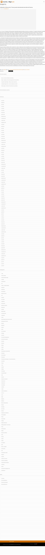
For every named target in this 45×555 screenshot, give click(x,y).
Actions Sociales (3, 275)
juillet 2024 (2, 150)
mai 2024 (2, 154)
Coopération (3, 315)
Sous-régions (3, 442)
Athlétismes (3, 301)
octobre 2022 (3, 182)
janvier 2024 (3, 162)
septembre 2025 (3, 122)
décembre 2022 (3, 178)
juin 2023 (2, 170)
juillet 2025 (2, 126)
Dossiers (2, 327)
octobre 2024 (3, 144)
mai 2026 (2, 106)
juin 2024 (2, 152)
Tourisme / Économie (4, 458)
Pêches (2, 416)
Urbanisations (3, 470)
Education (2, 341)
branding (2, 309)
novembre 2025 (3, 118)
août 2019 (2, 257)
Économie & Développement (5, 337)
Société (5, 69)
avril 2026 (2, 108)
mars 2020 (2, 243)
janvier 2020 (3, 247)
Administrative (3, 281)
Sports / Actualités (3, 446)
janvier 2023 (3, 176)
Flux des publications (4, 480)
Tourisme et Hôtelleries (4, 460)
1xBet (2, 273)
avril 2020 (2, 241)
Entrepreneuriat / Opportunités (5, 351)
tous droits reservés (17, 544)
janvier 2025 (3, 138)
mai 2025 (2, 130)
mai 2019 (2, 263)
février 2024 (3, 160)
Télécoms (2, 454)
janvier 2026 (3, 114)
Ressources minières (4, 432)
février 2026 (3, 112)
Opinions (2, 410)
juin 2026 (2, 104)
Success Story (3, 448)
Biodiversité (3, 307)
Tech (2, 450)
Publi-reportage (3, 428)
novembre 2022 (3, 180)
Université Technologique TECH (5, 468)
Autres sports (3, 303)
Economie (2, 335)
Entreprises (2, 353)
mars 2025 (2, 134)
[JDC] (7, 1)
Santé (2, 434)
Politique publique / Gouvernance (5, 424)
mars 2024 (2, 158)
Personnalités (3, 418)
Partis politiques (3, 414)
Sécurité (2, 436)
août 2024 (2, 148)
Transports (2, 464)
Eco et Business (3, 331)
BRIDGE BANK (3, 311)
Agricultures (3, 289)
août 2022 (2, 186)
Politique (2, 420)
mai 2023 (2, 172)
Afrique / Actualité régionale (5, 285)
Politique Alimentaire (4, 422)
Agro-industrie (3, 291)
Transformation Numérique (5, 462)
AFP (2, 283)
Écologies (2, 333)
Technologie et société (4, 452)
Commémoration (3, 313)
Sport (2, 444)
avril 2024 (2, 156)
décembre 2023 (3, 164)
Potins (2, 426)
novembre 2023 (3, 166)
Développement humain (4, 321)
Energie (2, 349)
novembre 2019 (3, 251)
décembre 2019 (3, 249)
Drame (2, 329)
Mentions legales (11, 541)
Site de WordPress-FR (4, 484)
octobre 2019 (3, 253)
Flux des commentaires (4, 482)
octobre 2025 (3, 120)
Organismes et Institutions (5, 412)
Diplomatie (2, 325)
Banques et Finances (4, 305)
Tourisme (2, 456)
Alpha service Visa (3, 293)
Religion (2, 430)
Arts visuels (2, 299)
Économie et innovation (4, 339)
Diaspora (2, 323)
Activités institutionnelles (4, 277)
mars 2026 (2, 110)
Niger (22, 69)
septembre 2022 (3, 184)
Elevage (2, 345)
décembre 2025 (3, 116)
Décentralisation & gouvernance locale (6, 319)
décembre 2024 (3, 140)
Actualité (2, 279)
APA (2, 295)
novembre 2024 (3, 142)
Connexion (2, 478)
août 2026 (2, 100)
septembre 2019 (3, 255)
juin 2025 (2, 128)
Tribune (2, 466)
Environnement (3, 355)
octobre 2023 (3, 168)
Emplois (2, 347)
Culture (2, 317)
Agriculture (2, 287)
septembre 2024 (3, 146)
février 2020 (3, 245)
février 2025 (3, 136)
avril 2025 (2, 132)
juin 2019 (2, 261)
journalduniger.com (12, 544)
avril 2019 (2, 265)
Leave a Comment (27, 69)
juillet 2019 (2, 259)
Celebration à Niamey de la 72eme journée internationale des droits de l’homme (16, 7)
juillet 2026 (2, 102)
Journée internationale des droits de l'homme (15, 69)
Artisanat (2, 297)
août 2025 (2, 124)
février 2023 (3, 174)
